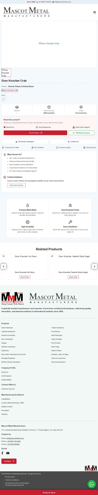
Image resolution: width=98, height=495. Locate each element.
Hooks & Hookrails (8, 335)
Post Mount (55, 331)
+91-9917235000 (13, 444)
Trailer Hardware (57, 328)
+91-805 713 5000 (14, 441)
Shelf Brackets (56, 335)
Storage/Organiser (8, 358)
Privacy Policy (10, 477)
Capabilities (5, 399)
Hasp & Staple (56, 339)
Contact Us (74, 141)
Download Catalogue (26, 141)
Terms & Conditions (12, 480)
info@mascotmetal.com (15, 438)
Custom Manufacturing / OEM (12, 403)
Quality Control (7, 407)
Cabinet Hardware (8, 331)
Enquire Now (49, 492)
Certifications (6, 376)
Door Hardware (7, 339)
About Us (4, 372)
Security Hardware (58, 362)
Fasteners (5, 350)
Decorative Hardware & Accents (13, 354)
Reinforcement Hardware (10, 362)
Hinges (4, 343)
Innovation (5, 410)
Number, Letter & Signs (59, 354)
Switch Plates (56, 350)
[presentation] (3, 266)
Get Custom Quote (16, 185)
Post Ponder (55, 343)
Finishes (4, 414)
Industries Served (7, 389)
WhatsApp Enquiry (83, 133)
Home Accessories (58, 358)
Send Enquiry (34, 133)
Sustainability (6, 380)
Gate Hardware (7, 328)
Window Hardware (8, 347)
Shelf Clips (55, 347)
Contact (7, 461)
